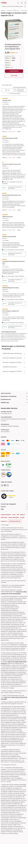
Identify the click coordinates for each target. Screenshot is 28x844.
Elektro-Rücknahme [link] (14, 517)
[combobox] (14, 6)
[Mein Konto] (18, 3)
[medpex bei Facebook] (2, 485)
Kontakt (22, 517)
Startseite (3, 10)
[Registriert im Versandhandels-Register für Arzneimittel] (8, 465)
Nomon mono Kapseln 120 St (13, 10)
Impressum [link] (4, 521)
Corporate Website (6, 514)
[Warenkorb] (22, 3)
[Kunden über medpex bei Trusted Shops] (9, 496)
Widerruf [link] (22, 514)
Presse (14, 514)
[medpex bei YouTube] (8, 485)
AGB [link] (18, 514)
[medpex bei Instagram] (5, 485)
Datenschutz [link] (4, 517)
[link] (3, 474)
